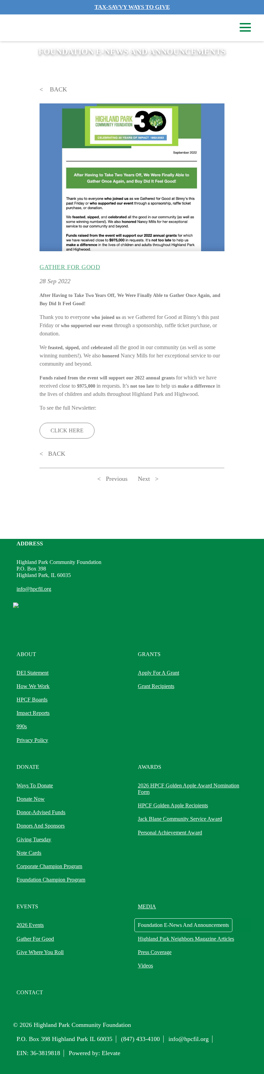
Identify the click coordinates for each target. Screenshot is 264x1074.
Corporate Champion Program (49, 866)
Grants (149, 654)
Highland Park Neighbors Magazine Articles (186, 939)
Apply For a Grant (158, 673)
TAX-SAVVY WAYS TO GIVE (132, 7)
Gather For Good (35, 939)
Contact (29, 992)
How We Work (33, 686)
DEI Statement (32, 673)
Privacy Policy (32, 740)
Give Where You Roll (40, 952)
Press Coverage (155, 952)
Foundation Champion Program (50, 880)
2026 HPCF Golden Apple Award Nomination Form (188, 789)
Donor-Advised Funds (40, 812)
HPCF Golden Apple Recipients (173, 805)
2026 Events (30, 925)
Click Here (67, 430)
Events (27, 906)
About (26, 654)
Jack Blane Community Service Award (180, 819)
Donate (27, 767)
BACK (57, 89)
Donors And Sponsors (40, 826)
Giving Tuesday (33, 839)
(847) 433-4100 (140, 1039)
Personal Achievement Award (170, 832)
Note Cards (28, 853)
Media (147, 906)
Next (144, 478)
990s (21, 726)
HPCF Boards (31, 699)
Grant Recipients (156, 686)
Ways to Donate (34, 785)
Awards (149, 767)
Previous (117, 478)
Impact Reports (33, 713)
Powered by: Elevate (94, 1053)
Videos (145, 965)
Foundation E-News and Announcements (183, 925)
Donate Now (30, 799)
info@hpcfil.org (33, 589)
